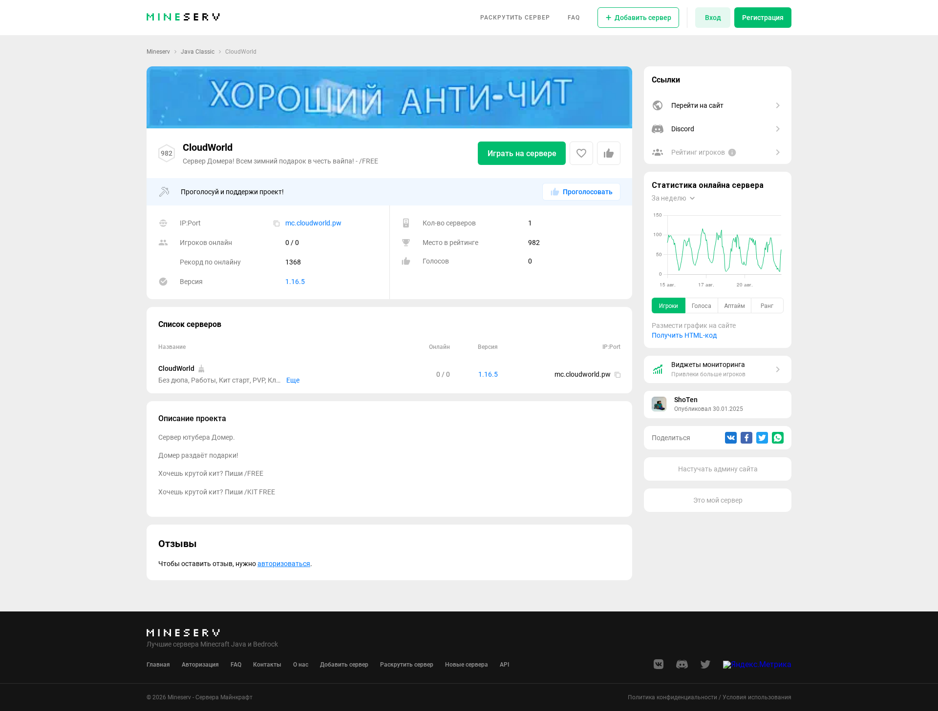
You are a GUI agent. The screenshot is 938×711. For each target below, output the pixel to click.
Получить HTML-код (684, 335)
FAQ (574, 17)
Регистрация (763, 17)
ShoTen (686, 400)
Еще (292, 380)
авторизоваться (283, 564)
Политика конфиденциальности (672, 697)
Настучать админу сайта (718, 469)
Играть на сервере (522, 153)
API (504, 664)
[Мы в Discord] (682, 667)
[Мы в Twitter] (705, 667)
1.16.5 (295, 281)
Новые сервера (466, 664)
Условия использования (757, 697)
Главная (158, 664)
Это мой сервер (718, 500)
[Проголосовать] (608, 153)
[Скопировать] (276, 223)
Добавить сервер (344, 664)
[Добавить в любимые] (581, 153)
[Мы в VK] (658, 667)
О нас (300, 664)
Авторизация (200, 664)
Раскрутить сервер (515, 17)
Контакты (267, 664)
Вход (713, 17)
